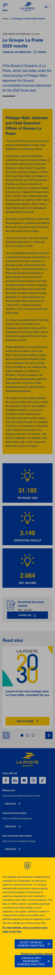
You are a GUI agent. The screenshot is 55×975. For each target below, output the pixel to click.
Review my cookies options (37, 953)
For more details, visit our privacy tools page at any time (24, 929)
